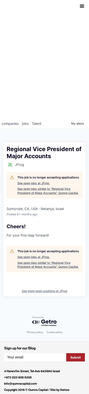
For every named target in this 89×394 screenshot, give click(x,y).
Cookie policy (55, 332)
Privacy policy (35, 332)
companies (10, 123)
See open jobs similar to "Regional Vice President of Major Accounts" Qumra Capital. (48, 191)
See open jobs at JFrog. (33, 183)
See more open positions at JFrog (44, 291)
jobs (25, 123)
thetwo (65, 390)
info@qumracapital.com (20, 384)
